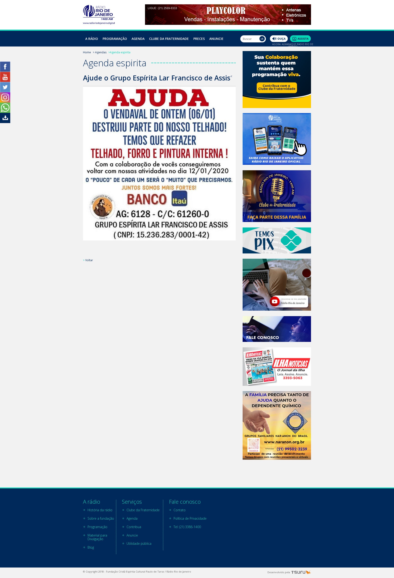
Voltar (89, 260)
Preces (199, 38)
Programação (115, 38)
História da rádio (100, 510)
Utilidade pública (139, 543)
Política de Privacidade (190, 518)
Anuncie (216, 38)
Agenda (138, 38)
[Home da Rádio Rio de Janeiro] (99, 23)
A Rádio (91, 38)
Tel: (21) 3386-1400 (187, 527)
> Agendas (99, 52)
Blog (91, 547)
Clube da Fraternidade (169, 38)
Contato (180, 510)
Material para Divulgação (97, 537)
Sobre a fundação (101, 518)
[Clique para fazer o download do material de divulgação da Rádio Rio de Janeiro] (5, 122)
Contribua (134, 527)
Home (87, 52)
